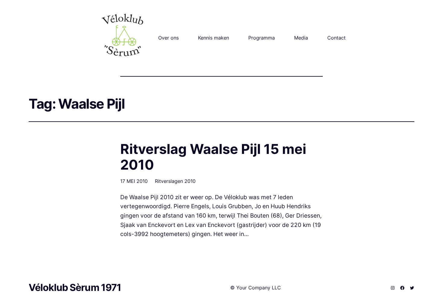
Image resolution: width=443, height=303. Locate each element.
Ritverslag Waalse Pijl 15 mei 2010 (213, 157)
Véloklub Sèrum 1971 (75, 287)
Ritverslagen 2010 (175, 181)
